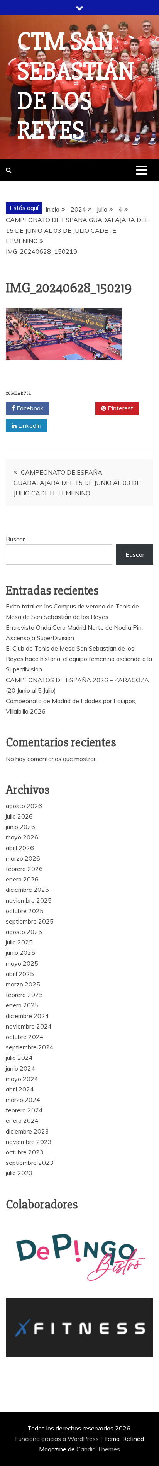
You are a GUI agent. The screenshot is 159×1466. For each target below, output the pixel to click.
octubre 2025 (25, 911)
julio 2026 (19, 816)
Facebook (29, 408)
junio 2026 (20, 826)
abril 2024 (20, 1089)
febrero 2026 (24, 869)
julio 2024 (19, 1057)
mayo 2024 (22, 1079)
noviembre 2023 (29, 1142)
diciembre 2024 (27, 1016)
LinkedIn (29, 425)
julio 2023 (19, 1173)
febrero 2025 (24, 994)
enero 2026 (22, 879)
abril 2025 (20, 974)
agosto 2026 (24, 806)
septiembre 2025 (30, 921)
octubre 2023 (25, 1152)
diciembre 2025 (27, 889)
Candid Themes (98, 1449)
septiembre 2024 (30, 1047)
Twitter (75, 408)
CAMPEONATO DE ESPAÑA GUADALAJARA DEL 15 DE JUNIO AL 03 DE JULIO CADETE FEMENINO (77, 482)
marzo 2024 (23, 1099)
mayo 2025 (22, 963)
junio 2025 (20, 952)
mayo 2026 (22, 837)
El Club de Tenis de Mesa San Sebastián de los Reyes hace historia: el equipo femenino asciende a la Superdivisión (79, 658)
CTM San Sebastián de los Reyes (76, 86)
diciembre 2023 (27, 1131)
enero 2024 (22, 1120)
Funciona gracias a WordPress (57, 1438)
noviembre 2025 (29, 900)
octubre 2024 (25, 1037)
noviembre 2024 (29, 1026)
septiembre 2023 (30, 1162)
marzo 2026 (23, 858)
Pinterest (119, 408)
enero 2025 (22, 1005)
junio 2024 (20, 1068)
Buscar (15, 539)
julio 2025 (19, 942)
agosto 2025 (24, 932)
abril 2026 (20, 848)
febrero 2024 (24, 1110)
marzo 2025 (23, 984)
